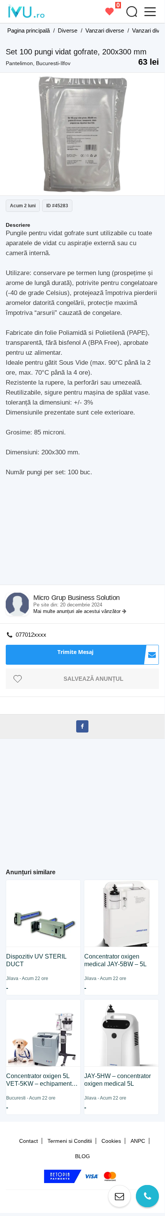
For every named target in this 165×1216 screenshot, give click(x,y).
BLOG (82, 1156)
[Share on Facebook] (82, 726)
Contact (28, 1141)
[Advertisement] (85, 533)
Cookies (111, 1141)
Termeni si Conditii (69, 1141)
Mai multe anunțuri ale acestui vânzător (77, 611)
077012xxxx (31, 634)
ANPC (138, 1141)
